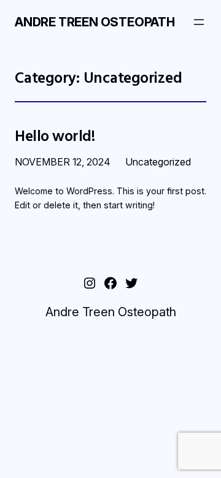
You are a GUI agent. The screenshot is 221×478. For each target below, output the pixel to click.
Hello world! (55, 136)
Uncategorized (158, 162)
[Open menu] (199, 22)
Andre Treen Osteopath (95, 22)
